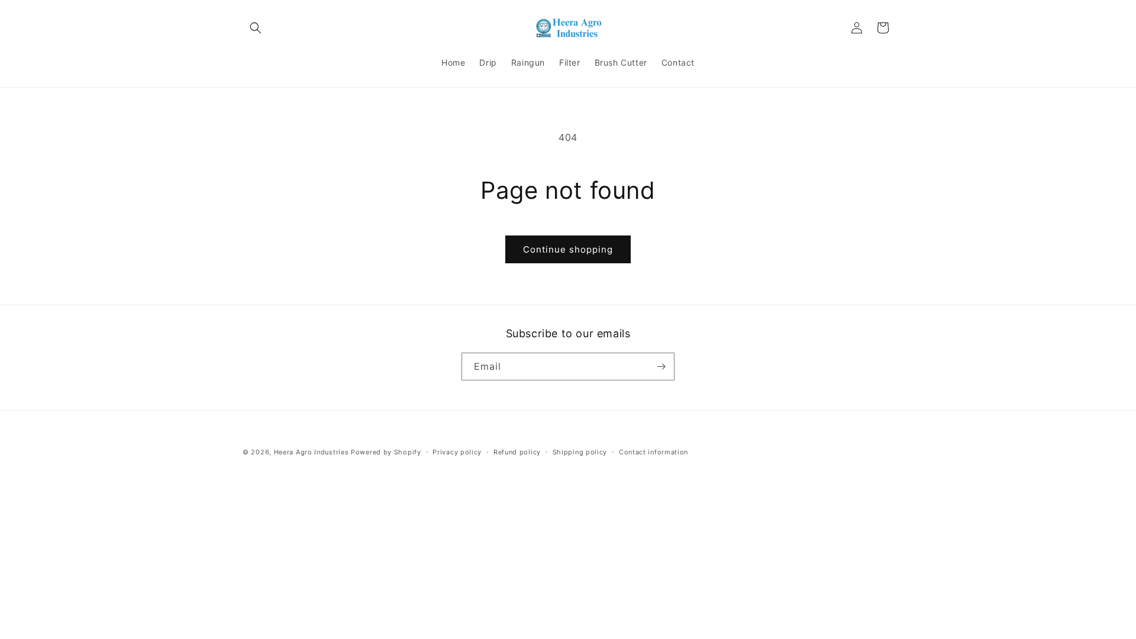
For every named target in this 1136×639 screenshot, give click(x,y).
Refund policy (517, 452)
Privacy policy (457, 452)
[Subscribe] (661, 366)
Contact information (653, 452)
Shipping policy (580, 452)
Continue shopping (568, 249)
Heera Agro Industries (311, 452)
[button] (256, 28)
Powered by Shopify (386, 452)
